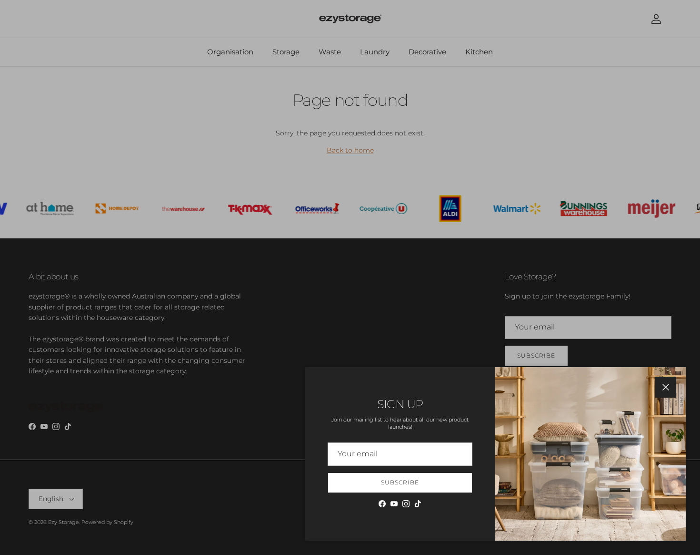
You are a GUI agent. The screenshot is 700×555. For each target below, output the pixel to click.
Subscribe (400, 482)
